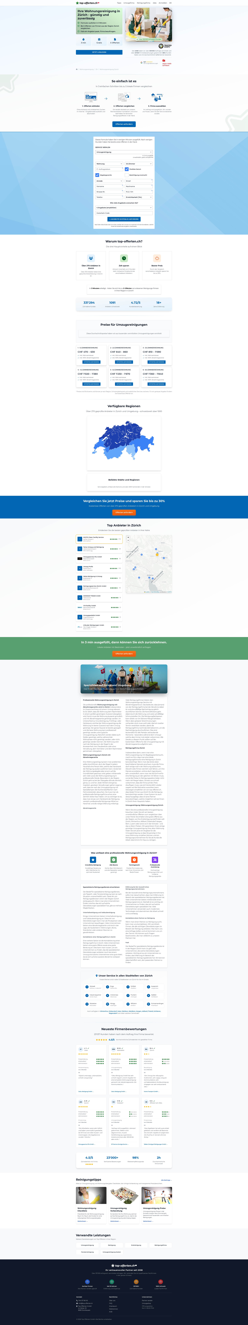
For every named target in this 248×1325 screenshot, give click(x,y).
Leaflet (147, 592)
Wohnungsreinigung (87, 69)
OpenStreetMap (155, 592)
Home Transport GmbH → (151, 1091)
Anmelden (163, 3)
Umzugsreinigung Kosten (112, 1252)
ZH (97, 69)
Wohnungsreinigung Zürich (109, 69)
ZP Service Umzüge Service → (120, 1144)
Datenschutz (113, 1309)
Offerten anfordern (124, 124)
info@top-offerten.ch (85, 1303)
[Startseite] (77, 69)
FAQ (110, 1303)
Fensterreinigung (87, 1252)
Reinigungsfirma (143, 3)
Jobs (154, 3)
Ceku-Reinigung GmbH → (86, 1091)
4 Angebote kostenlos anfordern (124, 219)
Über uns (112, 1300)
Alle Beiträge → (166, 1180)
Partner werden (147, 1300)
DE (170, 3)
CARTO (169, 592)
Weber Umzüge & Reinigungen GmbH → (155, 1144)
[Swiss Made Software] (166, 62)
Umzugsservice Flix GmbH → (86, 1144)
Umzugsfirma (129, 3)
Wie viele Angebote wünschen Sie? (124, 203)
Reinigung (112, 1245)
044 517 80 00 (83, 1300)
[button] (157, 554)
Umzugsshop (146, 1303)
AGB (110, 1312)
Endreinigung (136, 1245)
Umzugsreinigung (87, 1245)
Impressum (113, 1306)
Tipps (119, 3)
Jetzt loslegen (99, 52)
